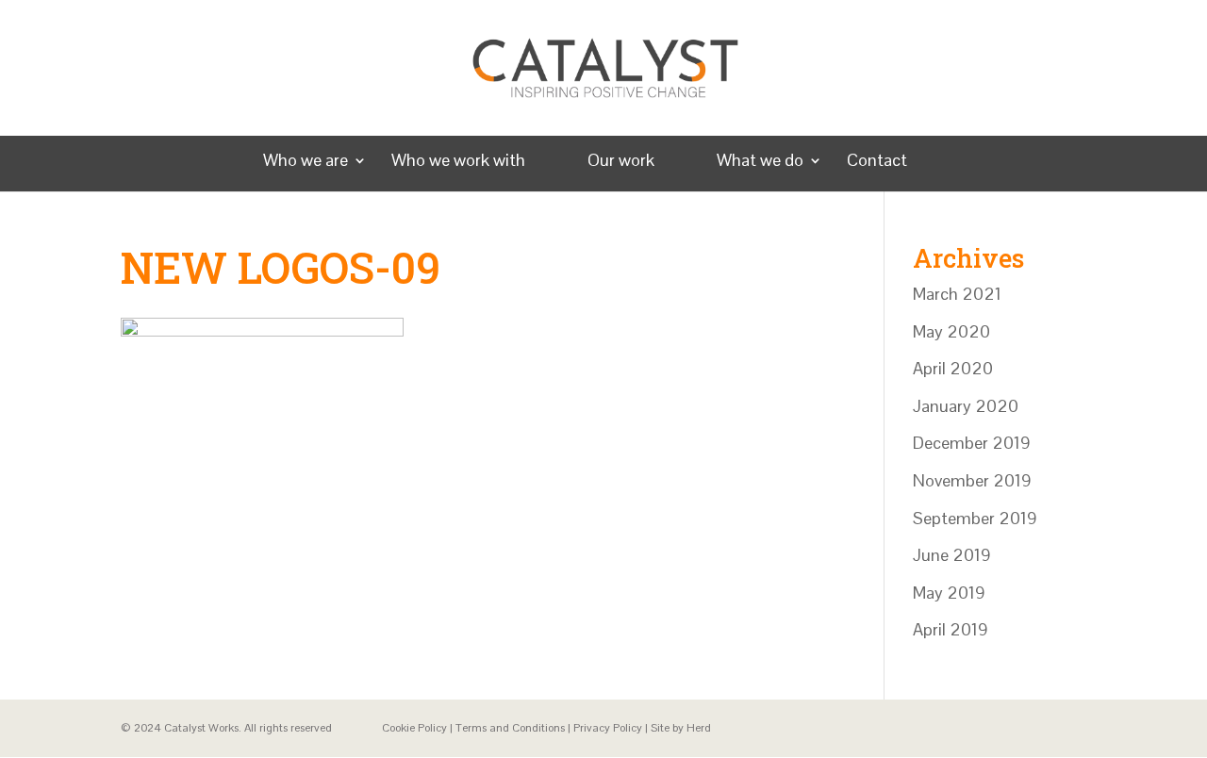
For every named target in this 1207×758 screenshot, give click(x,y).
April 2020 (953, 368)
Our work (620, 162)
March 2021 (957, 294)
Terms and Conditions (510, 727)
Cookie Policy (414, 727)
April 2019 (950, 629)
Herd (698, 727)
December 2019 (972, 442)
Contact (877, 162)
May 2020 (951, 331)
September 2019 (975, 518)
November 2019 (972, 480)
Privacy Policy (607, 727)
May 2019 (949, 592)
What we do (760, 162)
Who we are (305, 162)
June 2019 (952, 555)
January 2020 (965, 406)
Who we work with (458, 162)
